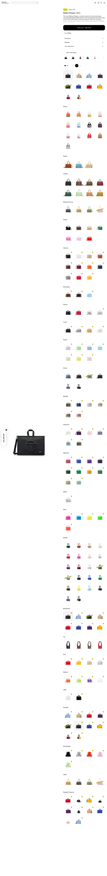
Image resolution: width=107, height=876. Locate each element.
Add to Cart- (84, 27)
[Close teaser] (6, 430)
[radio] (73, 65)
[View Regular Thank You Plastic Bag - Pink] (68, 125)
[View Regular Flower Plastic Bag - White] (79, 135)
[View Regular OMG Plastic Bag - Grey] (68, 146)
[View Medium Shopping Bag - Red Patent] (89, 238)
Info (66, 65)
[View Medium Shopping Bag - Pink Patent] (68, 238)
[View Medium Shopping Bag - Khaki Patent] (89, 227)
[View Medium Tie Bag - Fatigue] (89, 644)
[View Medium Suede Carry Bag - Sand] (89, 164)
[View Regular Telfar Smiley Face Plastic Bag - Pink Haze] (79, 114)
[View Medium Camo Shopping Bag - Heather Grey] (89, 312)
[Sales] (95, 3)
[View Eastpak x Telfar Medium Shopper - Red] (89, 86)
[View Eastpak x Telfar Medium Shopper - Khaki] (79, 75)
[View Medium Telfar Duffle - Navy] (79, 577)
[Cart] (98, 3)
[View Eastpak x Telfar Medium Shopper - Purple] (100, 75)
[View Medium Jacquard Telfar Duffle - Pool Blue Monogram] (89, 588)
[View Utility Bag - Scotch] (79, 210)
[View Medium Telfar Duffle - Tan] (79, 545)
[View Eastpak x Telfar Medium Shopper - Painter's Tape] (79, 86)
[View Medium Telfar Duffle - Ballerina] (89, 556)
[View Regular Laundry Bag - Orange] (68, 114)
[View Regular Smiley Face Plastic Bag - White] (89, 114)
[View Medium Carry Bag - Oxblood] (100, 181)
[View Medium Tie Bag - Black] (68, 644)
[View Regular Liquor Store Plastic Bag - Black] (89, 125)
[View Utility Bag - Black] (68, 210)
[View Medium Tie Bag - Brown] (79, 644)
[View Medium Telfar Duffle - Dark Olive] (68, 545)
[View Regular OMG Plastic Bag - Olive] (100, 135)
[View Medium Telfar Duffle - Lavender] (100, 556)
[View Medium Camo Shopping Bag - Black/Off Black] (68, 312)
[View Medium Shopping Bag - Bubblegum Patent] (79, 238)
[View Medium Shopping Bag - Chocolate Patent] (79, 227)
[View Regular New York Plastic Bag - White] (68, 135)
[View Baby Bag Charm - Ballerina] (68, 821)
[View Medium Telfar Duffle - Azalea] (79, 556)
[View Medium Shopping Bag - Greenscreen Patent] (100, 227)
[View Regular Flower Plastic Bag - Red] (89, 135)
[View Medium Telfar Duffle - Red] (68, 556)
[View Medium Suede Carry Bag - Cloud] (79, 164)
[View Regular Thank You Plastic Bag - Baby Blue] (79, 125)
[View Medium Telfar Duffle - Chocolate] (68, 588)
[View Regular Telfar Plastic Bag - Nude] (100, 114)
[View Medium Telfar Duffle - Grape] (68, 567)
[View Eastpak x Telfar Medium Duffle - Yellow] (79, 97)
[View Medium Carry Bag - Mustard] (100, 192)
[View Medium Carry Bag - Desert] (89, 192)
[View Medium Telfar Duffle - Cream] (89, 545)
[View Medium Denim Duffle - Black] (79, 386)
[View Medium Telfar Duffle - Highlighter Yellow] (79, 588)
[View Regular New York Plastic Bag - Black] (100, 125)
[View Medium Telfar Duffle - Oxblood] (79, 567)
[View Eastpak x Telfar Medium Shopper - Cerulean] (89, 75)
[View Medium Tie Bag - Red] (100, 644)
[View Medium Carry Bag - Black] (68, 181)
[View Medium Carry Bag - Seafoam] (79, 192)
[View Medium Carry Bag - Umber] (89, 181)
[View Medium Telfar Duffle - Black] (79, 599)
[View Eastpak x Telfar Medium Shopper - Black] (68, 75)
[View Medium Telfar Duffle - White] (100, 545)
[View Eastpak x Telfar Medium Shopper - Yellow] (100, 86)
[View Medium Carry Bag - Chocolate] (79, 181)
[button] (103, 38)
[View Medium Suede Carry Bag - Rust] (68, 164)
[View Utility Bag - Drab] (89, 210)
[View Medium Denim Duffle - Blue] (68, 386)
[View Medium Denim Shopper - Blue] (68, 376)
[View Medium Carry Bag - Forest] (68, 192)
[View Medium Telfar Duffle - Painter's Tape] (89, 577)
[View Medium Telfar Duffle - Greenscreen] (100, 577)
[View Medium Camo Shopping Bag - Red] (79, 312)
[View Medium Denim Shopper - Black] (79, 376)
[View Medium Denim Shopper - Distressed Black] (100, 376)
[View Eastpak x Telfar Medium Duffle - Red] (68, 97)
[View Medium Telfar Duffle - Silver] (89, 567)
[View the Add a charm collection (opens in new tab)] (76, 52)
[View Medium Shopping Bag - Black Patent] (68, 227)
